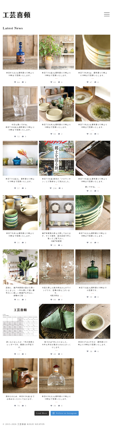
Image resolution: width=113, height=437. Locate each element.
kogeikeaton (20, 37)
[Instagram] (34, 66)
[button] (106, 14)
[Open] (20, 52)
